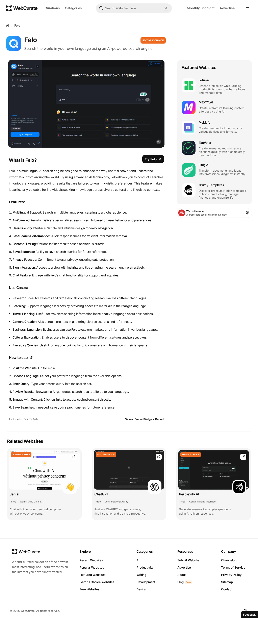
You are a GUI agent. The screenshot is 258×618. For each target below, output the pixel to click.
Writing (141, 575)
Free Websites (89, 589)
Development (145, 582)
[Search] (101, 8)
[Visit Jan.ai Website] (74, 457)
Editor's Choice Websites (96, 582)
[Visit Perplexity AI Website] (243, 457)
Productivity (144, 567)
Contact (226, 589)
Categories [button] (73, 8)
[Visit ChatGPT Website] (158, 457)
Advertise (227, 8)
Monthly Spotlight (201, 8)
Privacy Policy (231, 575)
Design (141, 589)
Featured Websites (92, 575)
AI (7, 25)
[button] (165, 8)
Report (159, 419)
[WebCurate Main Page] (21, 8)
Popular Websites (91, 567)
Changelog (228, 560)
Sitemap (227, 582)
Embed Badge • (144, 419)
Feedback (249, 614)
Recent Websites (91, 560)
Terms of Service (233, 567)
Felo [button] (17, 25)
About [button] (181, 575)
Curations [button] (52, 8)
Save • (129, 419)
